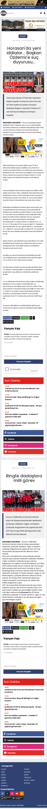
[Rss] (22, 793)
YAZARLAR (6, 7)
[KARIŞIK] (23, 148)
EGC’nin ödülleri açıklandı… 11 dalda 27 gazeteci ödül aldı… (21, 415)
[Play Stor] (17, 797)
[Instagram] (12, 793)
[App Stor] (6, 797)
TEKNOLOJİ (27, 777)
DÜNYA (26, 775)
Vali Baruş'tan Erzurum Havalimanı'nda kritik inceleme (22, 389)
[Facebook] (3, 793)
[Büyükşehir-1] (23, 25)
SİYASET (23, 36)
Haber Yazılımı (42, 805)
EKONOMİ (27, 783)
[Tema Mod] (44, 13)
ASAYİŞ (3, 769)
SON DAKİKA (18, 7)
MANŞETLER (30, 7)
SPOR (3, 772)
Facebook (11, 433)
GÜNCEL (23, 464)
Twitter (10, 439)
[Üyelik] (45, 7)
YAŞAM (3, 780)
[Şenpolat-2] (23, 2)
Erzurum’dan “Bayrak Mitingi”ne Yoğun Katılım (22, 398)
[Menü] (41, 13)
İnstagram (12, 445)
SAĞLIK (3, 777)
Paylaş (7, 318)
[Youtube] (17, 793)
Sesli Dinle (9, 322)
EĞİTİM (3, 775)
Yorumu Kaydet (23, 361)
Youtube (12, 452)
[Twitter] (7, 793)
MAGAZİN (27, 772)
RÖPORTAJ (4, 786)
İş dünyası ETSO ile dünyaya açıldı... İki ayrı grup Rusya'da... (23, 407)
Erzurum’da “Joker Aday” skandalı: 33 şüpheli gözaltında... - (21, 424)
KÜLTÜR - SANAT (29, 780)
